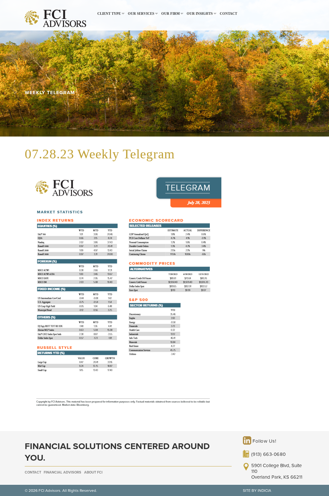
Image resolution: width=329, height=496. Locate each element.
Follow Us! (263, 441)
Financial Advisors (62, 472)
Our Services (141, 13)
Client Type (109, 13)
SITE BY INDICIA (257, 490)
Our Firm (170, 13)
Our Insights (200, 13)
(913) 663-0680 (268, 454)
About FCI (93, 472)
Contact (228, 13)
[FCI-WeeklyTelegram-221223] (123, 415)
